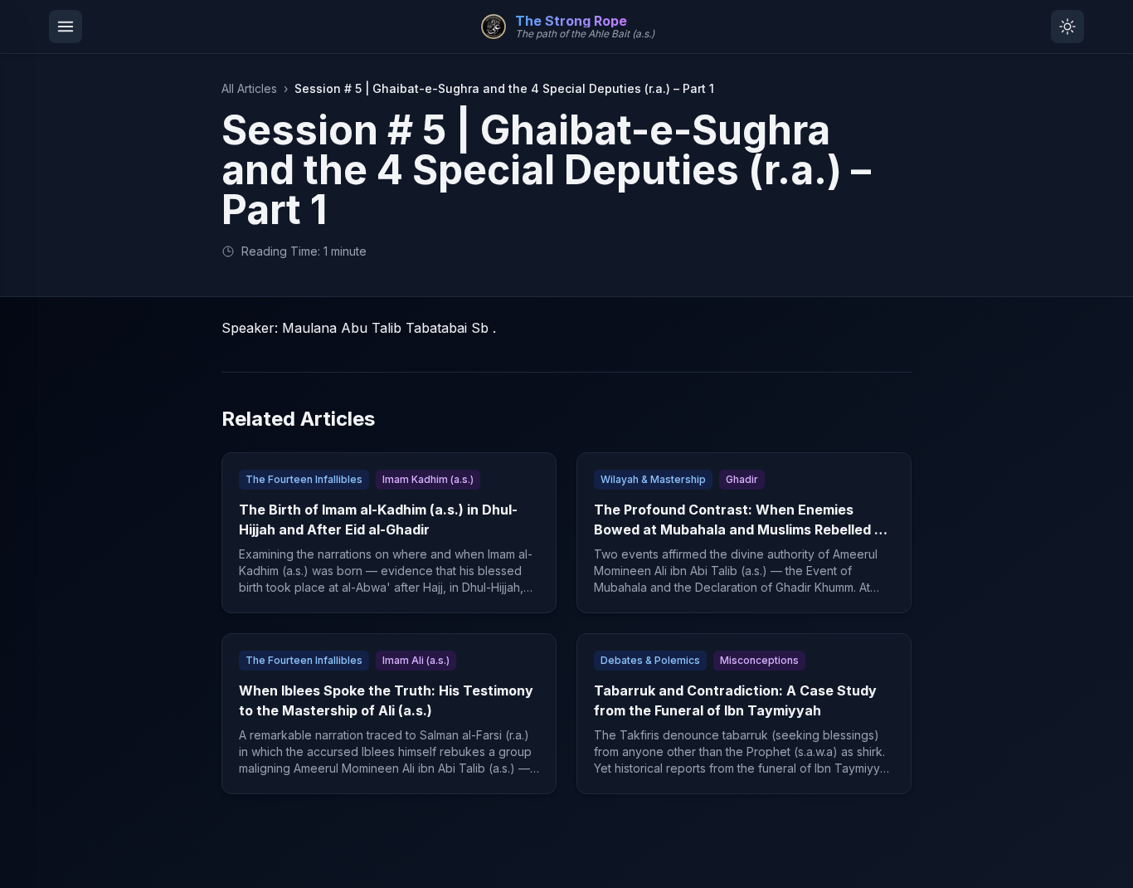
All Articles (249, 88)
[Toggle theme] (1067, 26)
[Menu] (65, 26)
